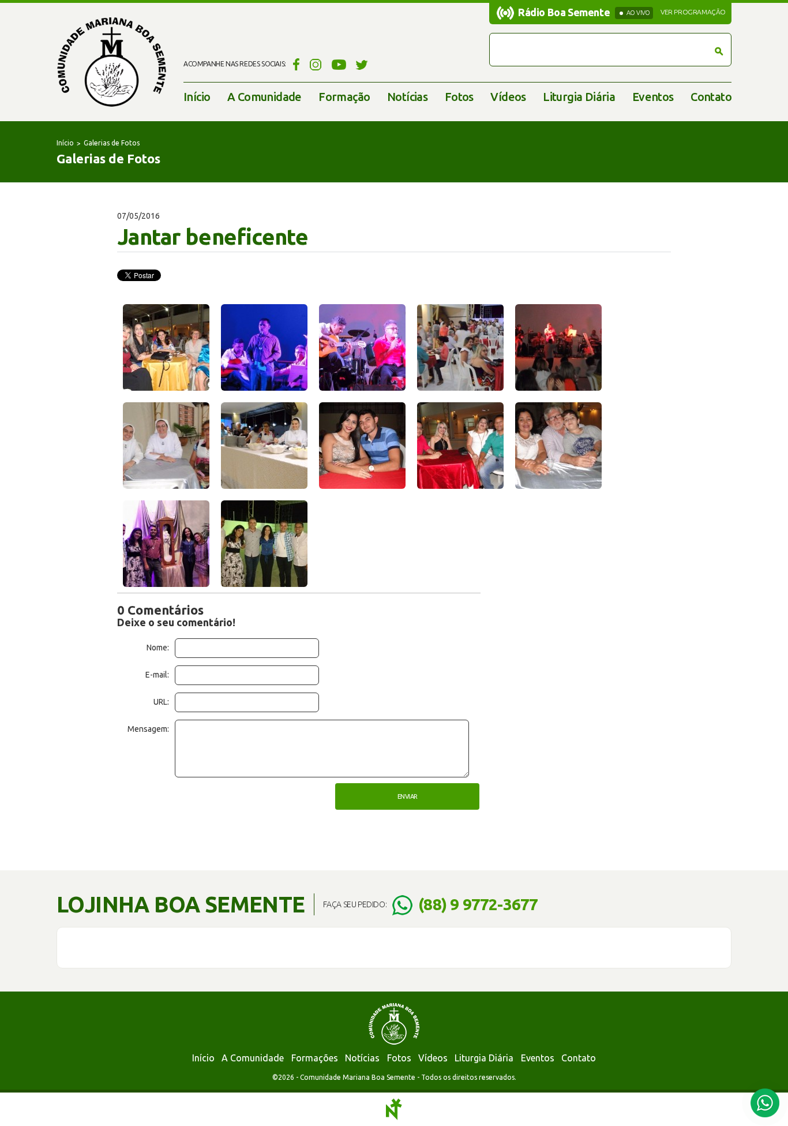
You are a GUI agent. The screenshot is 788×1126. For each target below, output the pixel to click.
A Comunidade (264, 96)
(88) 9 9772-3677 (478, 904)
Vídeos (508, 96)
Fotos (459, 96)
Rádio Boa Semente (564, 12)
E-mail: (157, 674)
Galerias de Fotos (112, 143)
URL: (161, 701)
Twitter (362, 64)
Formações (314, 1058)
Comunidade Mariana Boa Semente (111, 62)
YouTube (339, 64)
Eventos (653, 96)
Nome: (158, 647)
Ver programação (693, 12)
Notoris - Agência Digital (394, 1109)
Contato (711, 96)
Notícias (407, 96)
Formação (344, 96)
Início (196, 96)
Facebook (294, 64)
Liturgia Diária (579, 96)
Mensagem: (148, 729)
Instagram (316, 64)
